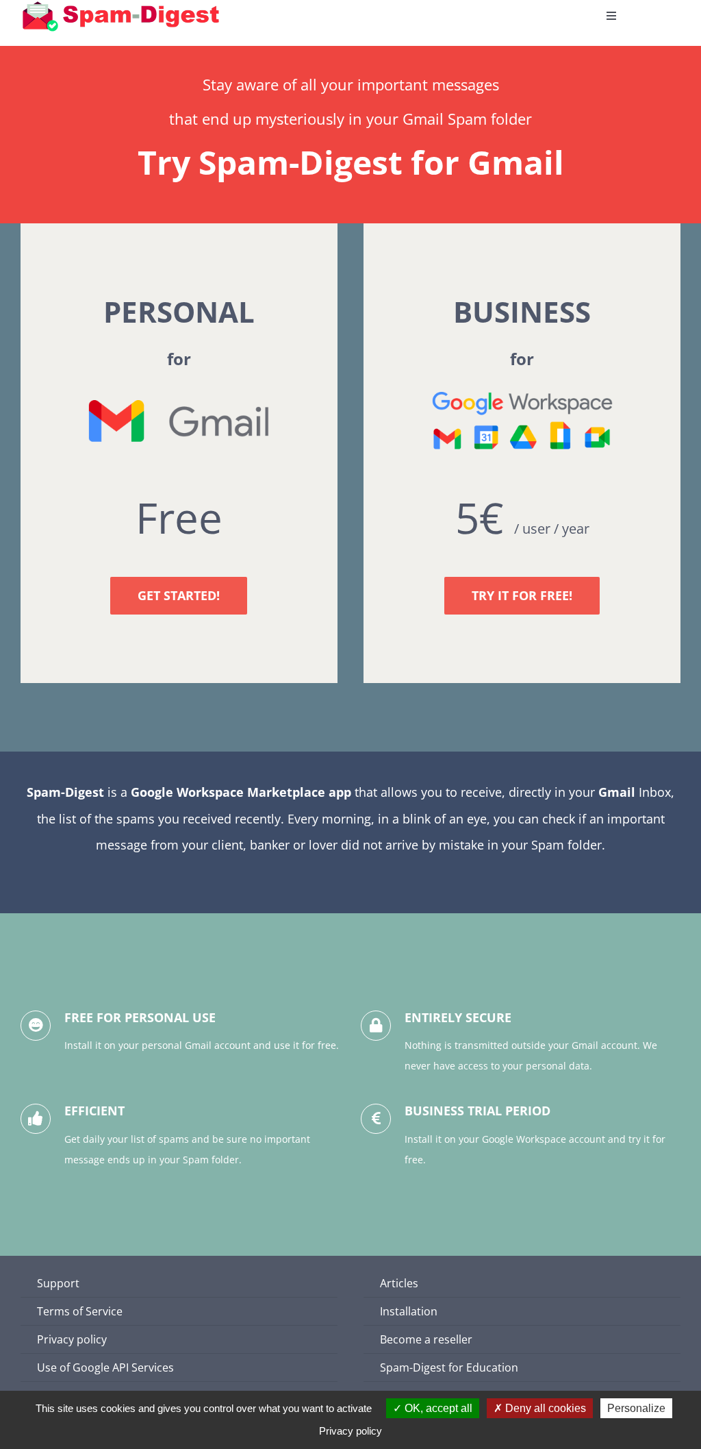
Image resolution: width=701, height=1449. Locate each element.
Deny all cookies (544, 1408)
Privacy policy (350, 1431)
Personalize (636, 1408)
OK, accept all (437, 1408)
